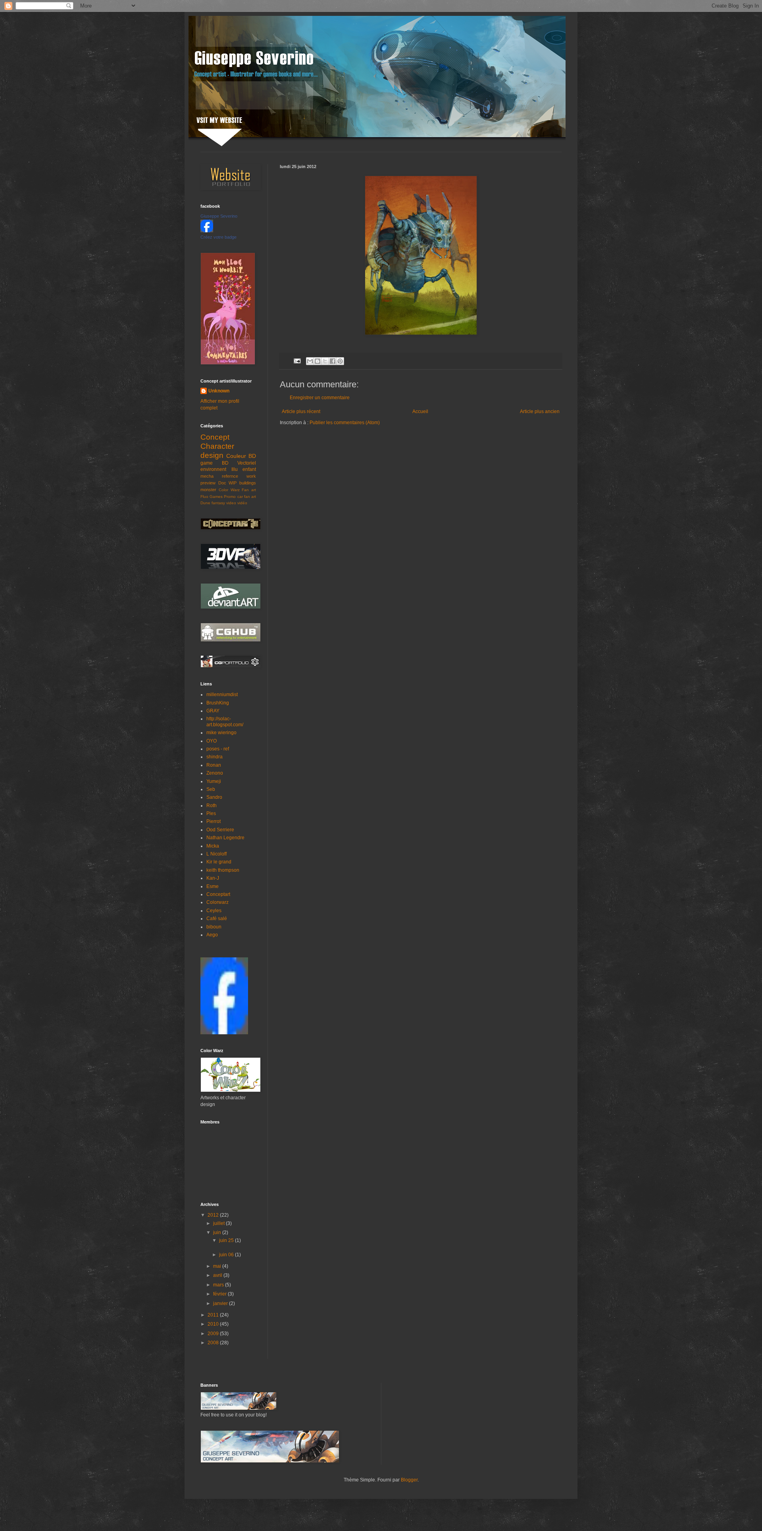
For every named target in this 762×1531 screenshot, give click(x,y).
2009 (214, 1333)
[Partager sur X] (325, 361)
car (240, 496)
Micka (212, 846)
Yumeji (213, 781)
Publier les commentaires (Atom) (345, 422)
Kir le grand (218, 862)
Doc (222, 482)
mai (217, 1266)
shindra (214, 757)
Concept (214, 437)
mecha (207, 476)
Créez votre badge (218, 237)
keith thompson (222, 870)
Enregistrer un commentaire (320, 397)
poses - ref (217, 749)
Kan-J (212, 878)
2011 (214, 1315)
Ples (211, 813)
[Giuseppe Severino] (206, 230)
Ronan (213, 765)
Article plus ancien (540, 411)
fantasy (218, 503)
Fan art (249, 490)
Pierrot (213, 821)
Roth (211, 805)
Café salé (216, 918)
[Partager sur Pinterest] (340, 361)
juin (217, 1232)
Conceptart (218, 894)
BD (225, 463)
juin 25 (227, 1240)
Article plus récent (301, 411)
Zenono (214, 773)
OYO (211, 741)
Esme (212, 886)
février (220, 1294)
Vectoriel (246, 463)
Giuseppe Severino (218, 216)
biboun (213, 927)
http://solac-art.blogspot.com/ (224, 721)
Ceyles (213, 910)
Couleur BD (241, 456)
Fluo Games (211, 496)
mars (219, 1285)
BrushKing (217, 703)
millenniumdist (222, 694)
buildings (247, 482)
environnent (213, 469)
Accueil (420, 411)
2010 (214, 1324)
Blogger (409, 1480)
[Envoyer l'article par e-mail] (297, 360)
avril (218, 1275)
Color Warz (229, 490)
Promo (230, 496)
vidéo (242, 503)
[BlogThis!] (317, 361)
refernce (230, 476)
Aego (212, 935)
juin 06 (227, 1254)
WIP (233, 482)
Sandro (214, 797)
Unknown (218, 391)
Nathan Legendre (225, 837)
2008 (214, 1342)
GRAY (212, 711)
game (206, 463)
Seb (210, 789)
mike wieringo (221, 732)
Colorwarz (217, 902)
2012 (214, 1215)
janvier (221, 1303)
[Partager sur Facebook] (333, 361)
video (231, 503)
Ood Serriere (220, 829)
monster (208, 489)
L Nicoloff (216, 854)
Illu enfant (243, 469)
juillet (219, 1223)
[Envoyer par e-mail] (310, 361)
